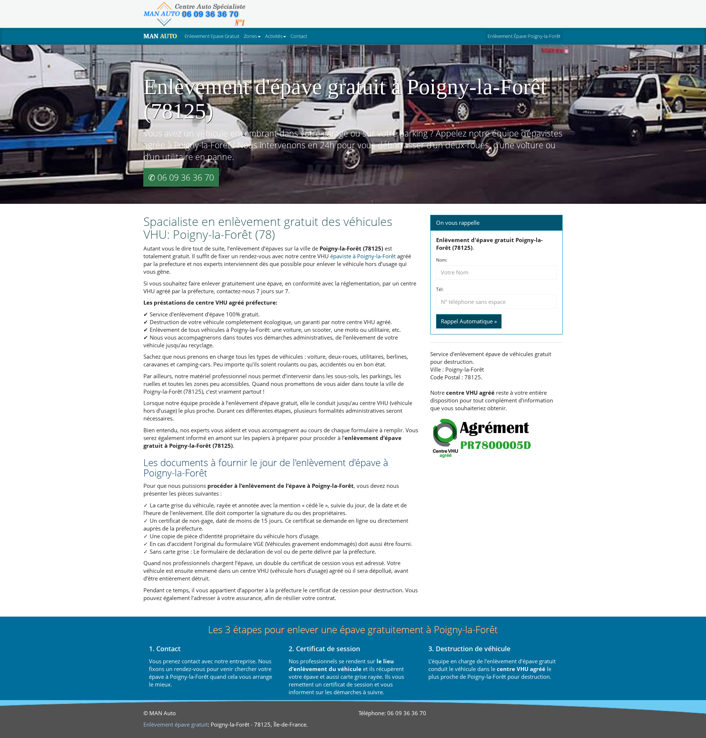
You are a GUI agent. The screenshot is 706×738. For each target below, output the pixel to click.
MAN (160, 36)
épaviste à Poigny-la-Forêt (363, 256)
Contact (298, 36)
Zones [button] (250, 36)
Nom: (441, 260)
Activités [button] (273, 36)
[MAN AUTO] (194, 14)
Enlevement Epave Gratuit (212, 36)
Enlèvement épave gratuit (175, 724)
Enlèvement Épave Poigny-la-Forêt (525, 35)
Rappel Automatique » (469, 321)
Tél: (439, 289)
